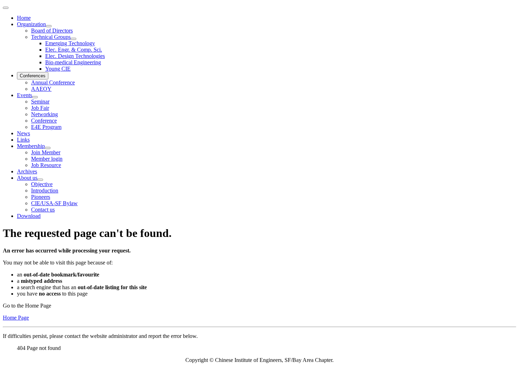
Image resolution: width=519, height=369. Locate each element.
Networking (44, 114)
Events (24, 95)
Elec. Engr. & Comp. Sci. (73, 50)
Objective (42, 184)
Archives (27, 171)
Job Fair (40, 108)
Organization (31, 24)
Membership (31, 146)
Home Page (16, 318)
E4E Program (46, 127)
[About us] (40, 180)
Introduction (44, 191)
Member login (46, 159)
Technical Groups (51, 37)
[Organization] (49, 26)
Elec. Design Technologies (75, 56)
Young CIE (58, 69)
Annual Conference (53, 82)
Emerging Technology (70, 43)
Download (29, 216)
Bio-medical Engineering (73, 62)
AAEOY (41, 89)
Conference (44, 121)
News (23, 133)
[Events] (35, 97)
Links (23, 140)
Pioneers (40, 197)
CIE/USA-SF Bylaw (54, 203)
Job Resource (46, 165)
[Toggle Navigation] (5, 8)
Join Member (45, 152)
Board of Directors (52, 31)
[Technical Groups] (73, 39)
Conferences (33, 75)
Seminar (40, 102)
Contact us (43, 210)
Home (24, 18)
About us (27, 178)
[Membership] (47, 148)
